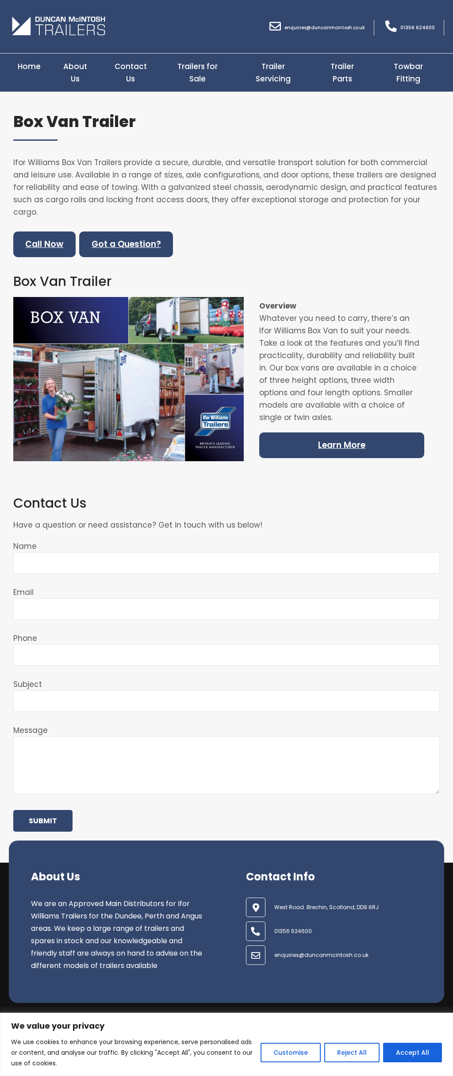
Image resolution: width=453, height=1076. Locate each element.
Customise (290, 1052)
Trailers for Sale (197, 72)
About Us (75, 72)
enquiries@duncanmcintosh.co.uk (321, 955)
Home (29, 66)
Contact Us (131, 72)
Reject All (352, 1052)
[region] (226, 1044)
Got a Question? (126, 244)
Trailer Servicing (273, 72)
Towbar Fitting (408, 72)
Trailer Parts (342, 72)
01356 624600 (293, 931)
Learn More (341, 445)
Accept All (412, 1052)
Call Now (44, 244)
